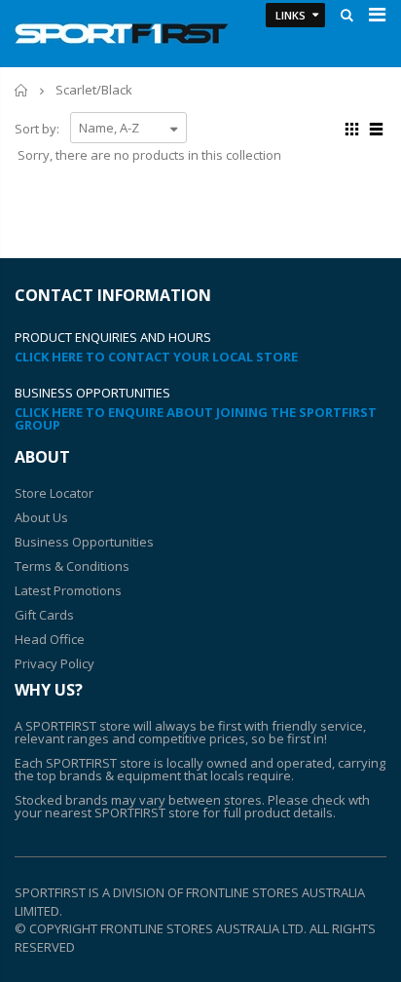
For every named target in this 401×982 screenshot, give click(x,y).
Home (22, 90)
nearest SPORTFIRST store (122, 812)
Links (290, 15)
